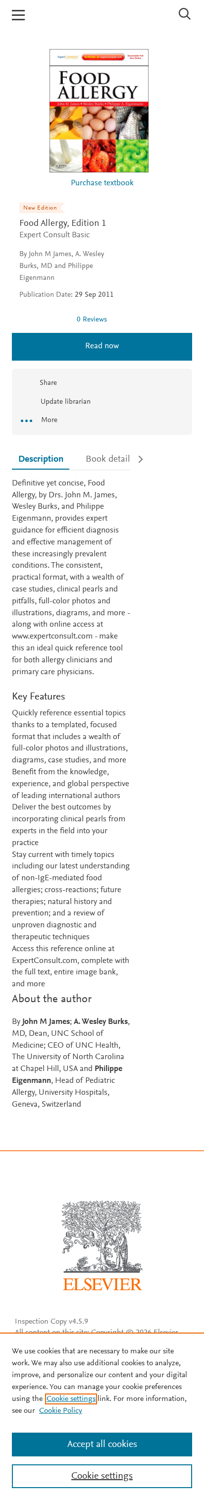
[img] (44, 319)
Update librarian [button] (65, 402)
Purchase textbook (102, 183)
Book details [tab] (110, 459)
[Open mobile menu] (18, 15)
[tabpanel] (71, 794)
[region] (102, 1416)
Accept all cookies (102, 1444)
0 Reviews (92, 319)
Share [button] (48, 383)
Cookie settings (71, 1399)
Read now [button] (102, 346)
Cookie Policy (60, 1411)
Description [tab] (40, 459)
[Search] (185, 14)
